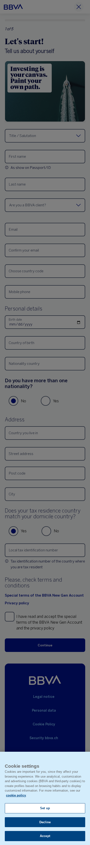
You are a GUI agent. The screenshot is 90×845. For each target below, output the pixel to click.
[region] (45, 798)
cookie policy (16, 795)
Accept (45, 836)
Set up (45, 808)
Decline (45, 822)
